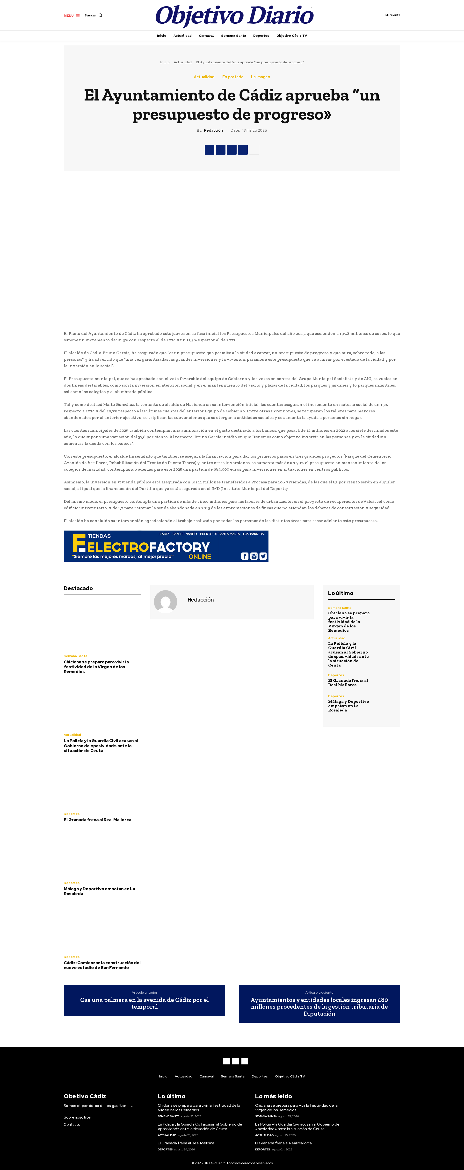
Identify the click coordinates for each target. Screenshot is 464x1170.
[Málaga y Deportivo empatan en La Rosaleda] (102, 852)
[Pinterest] (232, 150)
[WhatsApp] (243, 150)
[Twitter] (220, 150)
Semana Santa (75, 656)
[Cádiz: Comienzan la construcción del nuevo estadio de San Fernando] (102, 927)
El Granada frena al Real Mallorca (97, 819)
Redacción (213, 130)
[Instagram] (235, 1061)
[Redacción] (168, 601)
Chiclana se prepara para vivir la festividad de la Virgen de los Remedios (96, 667)
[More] (254, 150)
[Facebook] (209, 150)
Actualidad (183, 62)
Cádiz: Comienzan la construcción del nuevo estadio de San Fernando (102, 965)
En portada (232, 77)
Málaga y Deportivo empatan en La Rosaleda (99, 891)
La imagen (260, 77)
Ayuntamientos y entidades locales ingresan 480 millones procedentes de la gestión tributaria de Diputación (319, 1006)
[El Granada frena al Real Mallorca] (102, 783)
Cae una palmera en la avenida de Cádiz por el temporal (144, 1003)
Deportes (72, 813)
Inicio (165, 62)
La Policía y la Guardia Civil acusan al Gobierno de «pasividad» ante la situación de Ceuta (101, 745)
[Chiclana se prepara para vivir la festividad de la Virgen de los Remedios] (102, 626)
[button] (94, 15)
